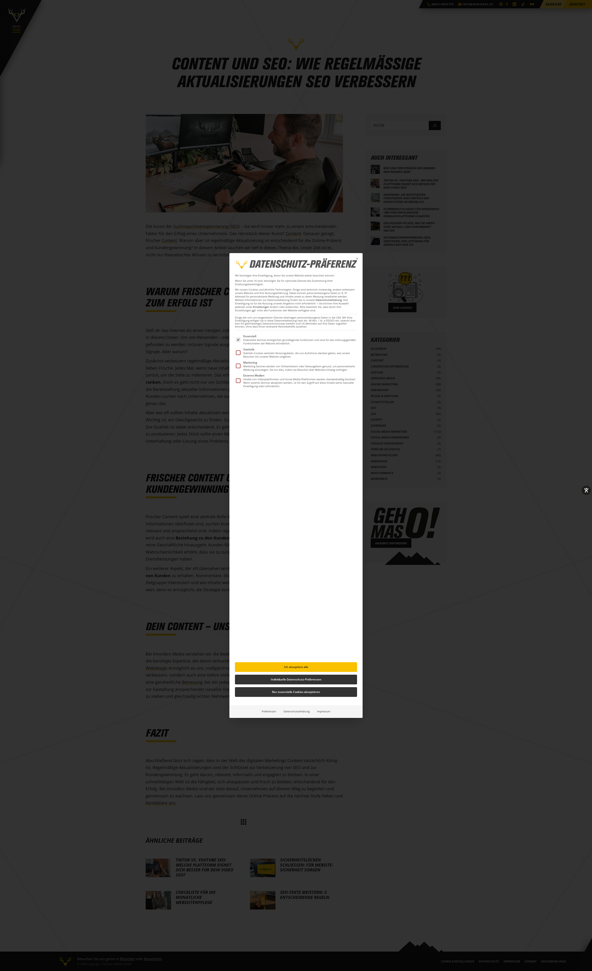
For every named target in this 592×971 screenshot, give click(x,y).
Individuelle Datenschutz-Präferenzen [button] (296, 679)
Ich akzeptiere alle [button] (296, 667)
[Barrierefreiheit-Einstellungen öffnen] (586, 490)
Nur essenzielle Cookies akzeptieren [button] (296, 692)
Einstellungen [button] (261, 307)
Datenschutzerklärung (329, 300)
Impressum (323, 711)
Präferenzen (269, 711)
